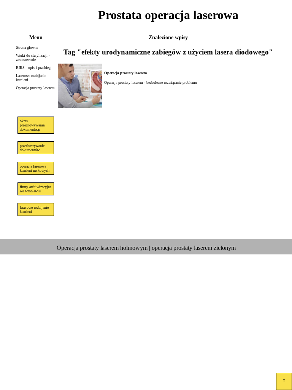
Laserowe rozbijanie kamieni (31, 78)
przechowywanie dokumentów (32, 148)
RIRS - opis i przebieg (33, 68)
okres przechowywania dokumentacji (32, 125)
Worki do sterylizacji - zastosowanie (33, 57)
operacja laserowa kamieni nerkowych (34, 168)
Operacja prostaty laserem (35, 88)
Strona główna (27, 47)
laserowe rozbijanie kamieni (34, 209)
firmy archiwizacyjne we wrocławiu (35, 189)
